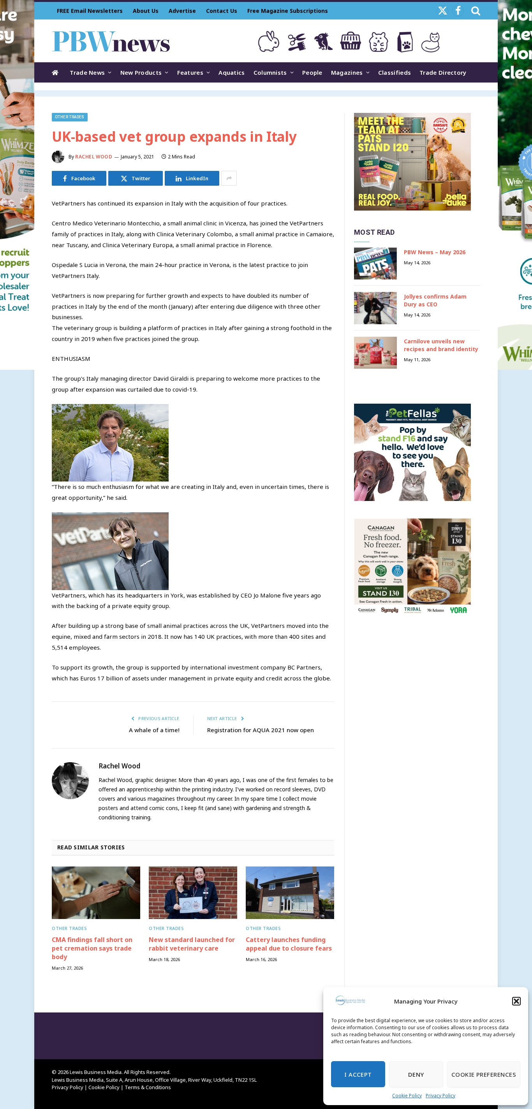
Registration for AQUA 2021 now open (260, 730)
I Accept (358, 1074)
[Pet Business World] (111, 41)
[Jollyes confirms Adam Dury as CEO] (375, 308)
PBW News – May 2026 (434, 252)
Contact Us (221, 10)
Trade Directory (443, 72)
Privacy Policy (440, 1095)
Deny (416, 1074)
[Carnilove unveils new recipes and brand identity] (375, 353)
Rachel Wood (94, 156)
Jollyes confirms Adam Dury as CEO (435, 300)
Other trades (70, 117)
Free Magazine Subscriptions (287, 10)
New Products (141, 72)
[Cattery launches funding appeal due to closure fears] (290, 892)
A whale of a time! (154, 730)
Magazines (347, 72)
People (312, 72)
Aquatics (231, 72)
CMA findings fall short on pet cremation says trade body (92, 948)
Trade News (87, 72)
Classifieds (394, 72)
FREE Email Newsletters (90, 10)
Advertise (182, 10)
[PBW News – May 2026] (375, 264)
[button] (516, 1001)
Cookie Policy (407, 1095)
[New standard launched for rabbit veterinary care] (193, 892)
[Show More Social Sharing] (229, 178)
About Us (146, 10)
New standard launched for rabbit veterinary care (192, 944)
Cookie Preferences (483, 1074)
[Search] (475, 10)
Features (190, 72)
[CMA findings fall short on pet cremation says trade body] (96, 892)
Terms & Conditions (148, 1087)
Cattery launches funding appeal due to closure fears (289, 944)
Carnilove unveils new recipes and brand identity (441, 345)
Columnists (270, 72)
